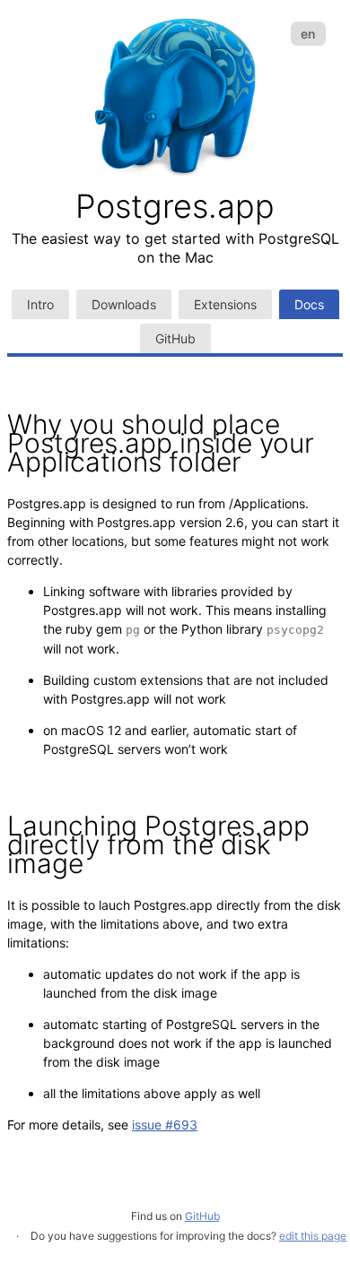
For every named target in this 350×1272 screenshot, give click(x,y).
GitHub (175, 338)
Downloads (124, 304)
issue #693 (164, 1124)
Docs (309, 304)
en (308, 33)
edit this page (312, 1235)
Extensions (225, 304)
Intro (40, 304)
